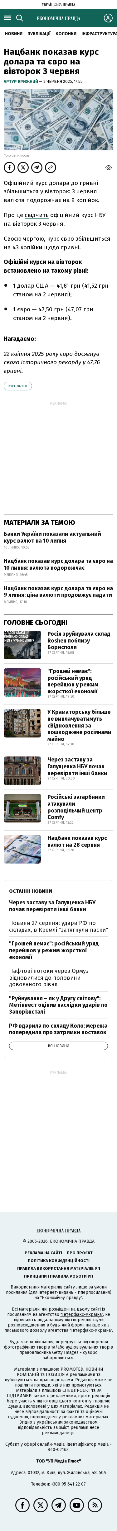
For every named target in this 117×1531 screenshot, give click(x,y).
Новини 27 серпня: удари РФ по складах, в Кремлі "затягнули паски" (58, 926)
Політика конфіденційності (59, 1260)
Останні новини (30, 891)
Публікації (39, 33)
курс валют (17, 386)
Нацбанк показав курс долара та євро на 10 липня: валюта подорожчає (58, 564)
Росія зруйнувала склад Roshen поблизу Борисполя (78, 640)
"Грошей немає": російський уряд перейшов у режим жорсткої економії (72, 681)
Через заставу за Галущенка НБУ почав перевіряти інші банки (77, 766)
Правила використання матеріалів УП (58, 1268)
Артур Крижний (21, 81)
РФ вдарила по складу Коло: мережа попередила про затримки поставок (58, 1029)
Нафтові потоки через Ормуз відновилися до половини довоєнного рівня (49, 978)
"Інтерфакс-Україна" (82, 1314)
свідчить (37, 215)
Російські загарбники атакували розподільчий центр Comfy (76, 807)
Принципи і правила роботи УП (58, 1276)
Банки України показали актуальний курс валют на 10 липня (52, 537)
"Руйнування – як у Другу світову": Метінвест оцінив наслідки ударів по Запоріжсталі (58, 1005)
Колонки (66, 33)
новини (13, 33)
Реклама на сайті (43, 1253)
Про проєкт (80, 1253)
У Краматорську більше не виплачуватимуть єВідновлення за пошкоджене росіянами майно (79, 725)
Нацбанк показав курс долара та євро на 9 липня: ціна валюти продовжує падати (58, 592)
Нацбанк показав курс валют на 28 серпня (77, 841)
